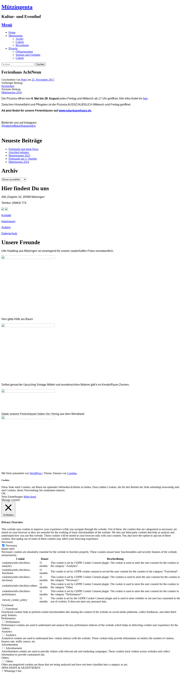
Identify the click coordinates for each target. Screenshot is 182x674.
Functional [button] (7, 605)
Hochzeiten (7, 86)
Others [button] (5, 657)
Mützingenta (17, 7)
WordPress (36, 473)
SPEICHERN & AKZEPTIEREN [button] (20, 667)
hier (145, 98)
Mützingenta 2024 (19, 161)
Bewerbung (22, 45)
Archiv (19, 38)
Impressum (8, 221)
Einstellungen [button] (15, 496)
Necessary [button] (7, 541)
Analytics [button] (6, 631)
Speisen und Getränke (28, 54)
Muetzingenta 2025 (19, 155)
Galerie (20, 42)
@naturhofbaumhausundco (18, 125)
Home (12, 32)
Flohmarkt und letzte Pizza (23, 149)
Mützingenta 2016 (11, 92)
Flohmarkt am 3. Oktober (23, 158)
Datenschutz (9, 233)
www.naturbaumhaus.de (75, 110)
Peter (24, 79)
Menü (6, 25)
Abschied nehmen (19, 152)
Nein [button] (4, 496)
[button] (11, 670)
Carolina (72, 473)
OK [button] (3, 493)
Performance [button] (8, 618)
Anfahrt (5, 227)
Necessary (11, 545)
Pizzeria (13, 48)
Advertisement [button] (9, 644)
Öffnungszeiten (24, 51)
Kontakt (6, 215)
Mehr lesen (30, 496)
